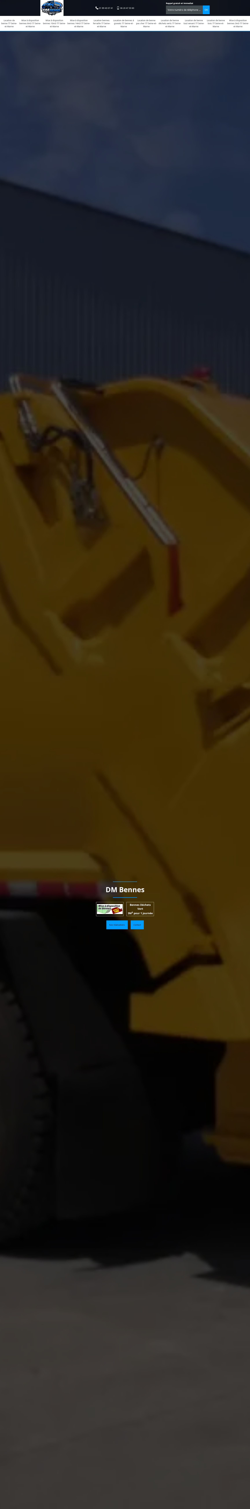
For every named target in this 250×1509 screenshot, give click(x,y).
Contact (137, 924)
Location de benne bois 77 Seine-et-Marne (216, 23)
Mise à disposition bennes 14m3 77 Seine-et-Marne (78, 23)
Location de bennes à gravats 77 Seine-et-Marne (123, 23)
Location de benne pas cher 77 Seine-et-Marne (146, 23)
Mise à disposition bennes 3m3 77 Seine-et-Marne (238, 23)
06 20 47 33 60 (127, 8)
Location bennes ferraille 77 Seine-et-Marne (101, 23)
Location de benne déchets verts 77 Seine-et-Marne (170, 23)
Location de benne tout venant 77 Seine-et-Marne (194, 23)
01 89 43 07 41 (106, 8)
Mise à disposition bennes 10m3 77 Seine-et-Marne (54, 23)
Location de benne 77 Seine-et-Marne (9, 23)
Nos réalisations (117, 924)
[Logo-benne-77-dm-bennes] (52, 8)
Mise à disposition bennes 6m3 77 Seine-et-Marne (30, 23)
